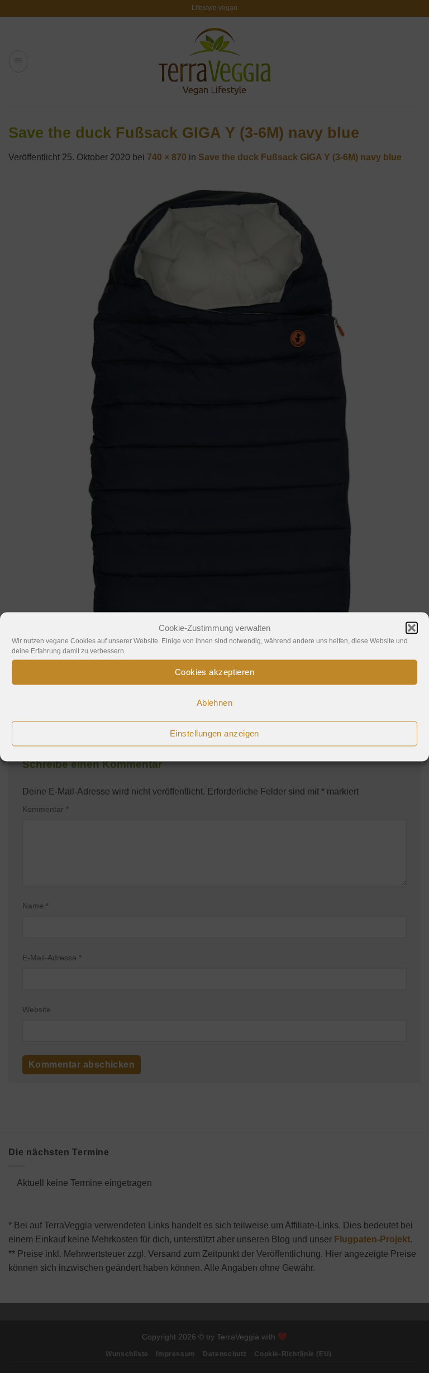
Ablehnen (215, 702)
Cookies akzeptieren (215, 672)
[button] (411, 627)
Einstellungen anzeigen (214, 733)
